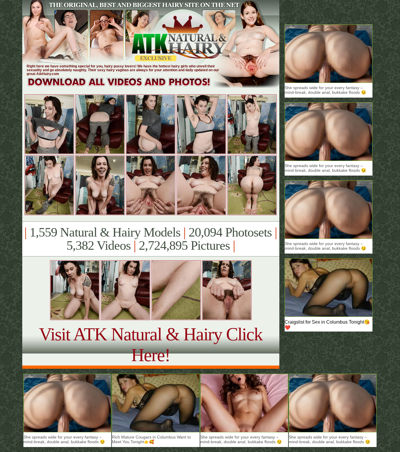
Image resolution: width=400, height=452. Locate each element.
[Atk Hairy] (124, 86)
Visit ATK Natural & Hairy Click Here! (150, 344)
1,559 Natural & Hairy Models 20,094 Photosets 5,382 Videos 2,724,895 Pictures (150, 239)
